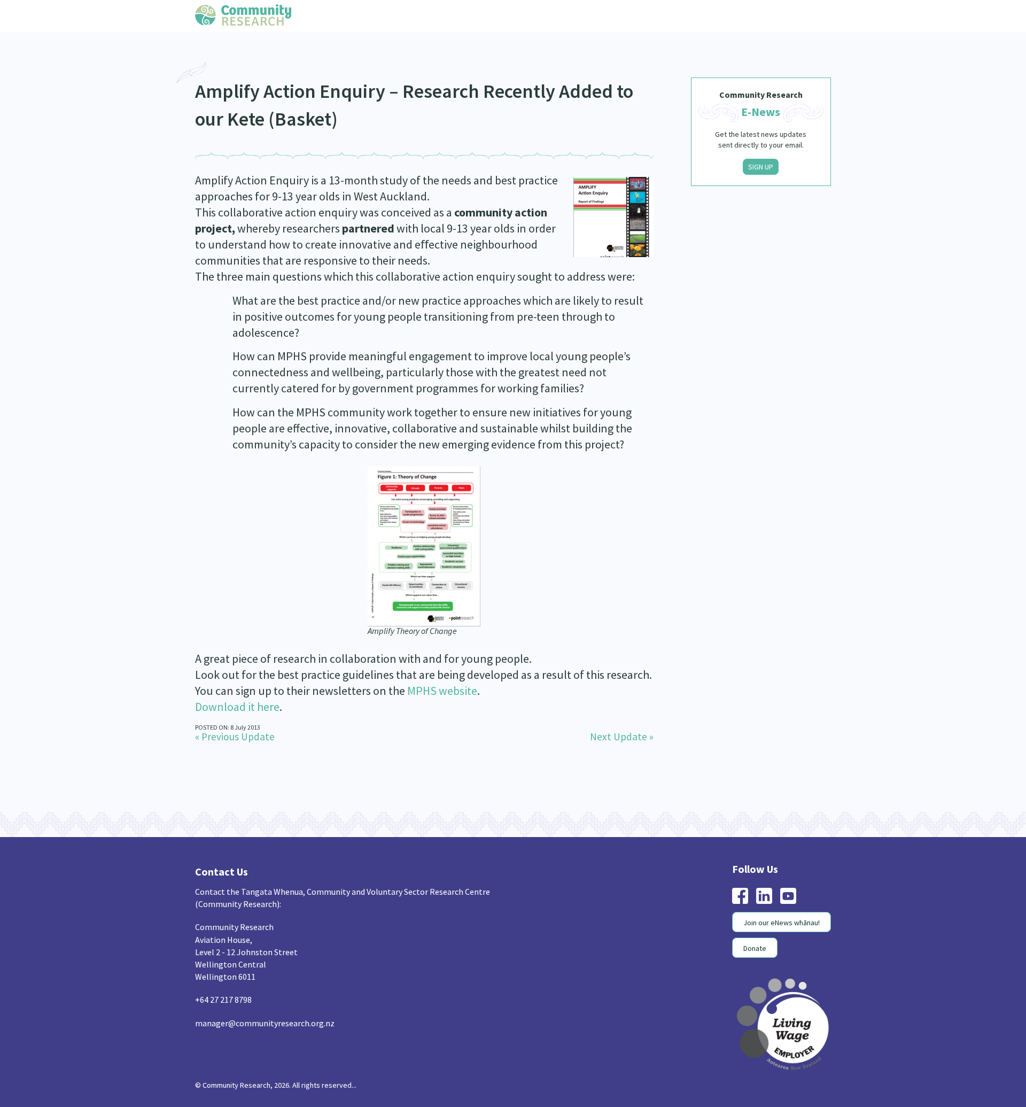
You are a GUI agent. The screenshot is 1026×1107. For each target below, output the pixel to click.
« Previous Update (235, 736)
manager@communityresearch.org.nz (265, 1023)
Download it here (237, 706)
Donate (754, 948)
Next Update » (622, 736)
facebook (740, 896)
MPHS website (442, 690)
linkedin (764, 896)
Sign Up (760, 167)
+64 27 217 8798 (223, 999)
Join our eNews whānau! (781, 922)
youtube (788, 896)
